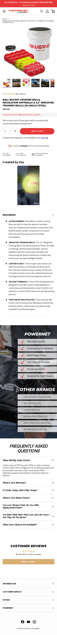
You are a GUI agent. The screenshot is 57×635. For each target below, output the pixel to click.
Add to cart (37, 131)
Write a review (28, 561)
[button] (53, 11)
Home (5, 19)
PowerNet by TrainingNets (31, 628)
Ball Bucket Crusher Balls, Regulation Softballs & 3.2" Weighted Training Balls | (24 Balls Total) (28, 21)
